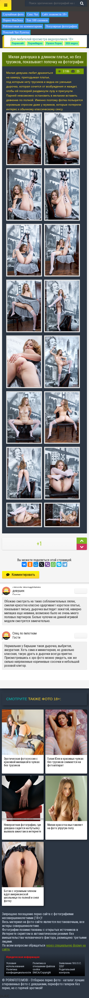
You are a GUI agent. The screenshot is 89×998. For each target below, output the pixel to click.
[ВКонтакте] (24, 564)
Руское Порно (54, 43)
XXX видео (72, 43)
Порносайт (18, 43)
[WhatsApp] (53, 564)
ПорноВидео (35, 43)
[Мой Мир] (35, 564)
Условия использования (15, 965)
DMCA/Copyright (42, 972)
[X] (41, 564)
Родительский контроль (67, 971)
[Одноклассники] (30, 564)
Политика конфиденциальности (18, 971)
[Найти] (82, 3)
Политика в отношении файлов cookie (44, 966)
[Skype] (59, 564)
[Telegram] (64, 564)
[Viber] (47, 564)
